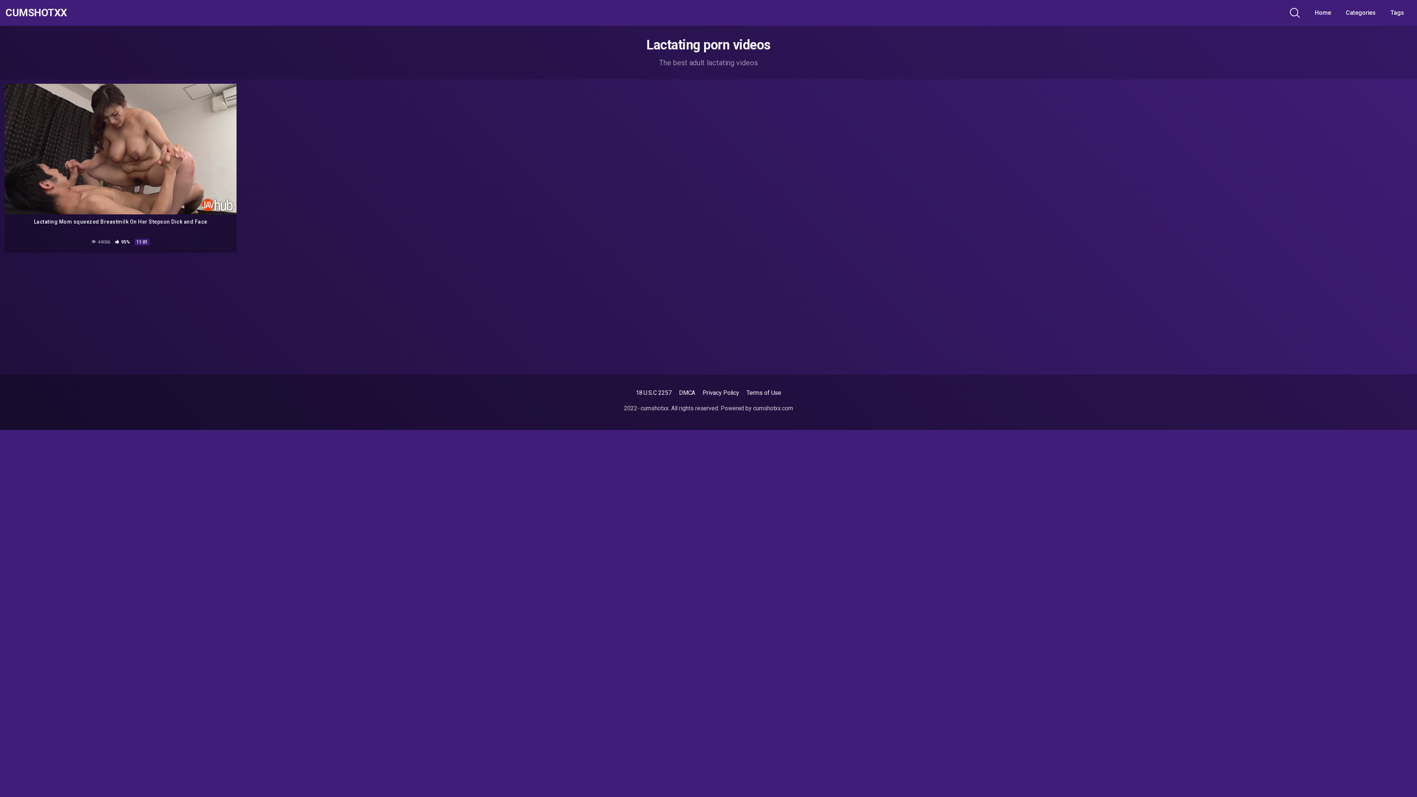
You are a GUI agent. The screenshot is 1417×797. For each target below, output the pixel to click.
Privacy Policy (721, 392)
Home (1323, 12)
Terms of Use (764, 392)
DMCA (687, 392)
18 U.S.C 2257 (654, 392)
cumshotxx (36, 13)
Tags (1397, 12)
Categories (1361, 12)
